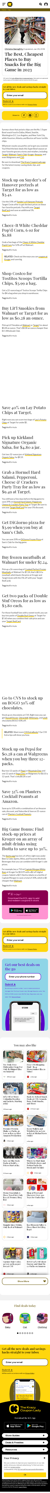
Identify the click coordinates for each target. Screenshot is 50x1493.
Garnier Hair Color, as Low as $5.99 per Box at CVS (12, 1264)
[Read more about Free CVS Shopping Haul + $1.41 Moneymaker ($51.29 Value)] (37, 1056)
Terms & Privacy (16, 997)
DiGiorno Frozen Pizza (31, 539)
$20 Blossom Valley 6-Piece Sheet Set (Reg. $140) (37, 1227)
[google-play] (35, 1426)
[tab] (17, 1333)
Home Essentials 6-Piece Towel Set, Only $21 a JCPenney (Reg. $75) (13, 1196)
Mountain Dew (35, 771)
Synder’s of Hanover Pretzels (30, 201)
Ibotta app (10, 856)
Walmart (13, 154)
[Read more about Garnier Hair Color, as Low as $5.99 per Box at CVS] (13, 1253)
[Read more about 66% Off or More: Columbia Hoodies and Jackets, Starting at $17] (13, 1088)
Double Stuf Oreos (25, 615)
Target (5, 154)
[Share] (36, 115)
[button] (44, 1435)
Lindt (45, 718)
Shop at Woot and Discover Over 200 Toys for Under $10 (36, 1195)
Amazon (38, 154)
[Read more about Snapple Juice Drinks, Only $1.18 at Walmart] (13, 1217)
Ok (25, 1475)
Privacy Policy (32, 104)
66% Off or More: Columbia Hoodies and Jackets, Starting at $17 (12, 1100)
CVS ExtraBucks (31, 732)
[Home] (9, 4)
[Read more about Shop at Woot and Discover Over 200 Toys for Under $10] (37, 1185)
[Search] (40, 4)
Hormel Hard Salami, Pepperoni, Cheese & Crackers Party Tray (22, 503)
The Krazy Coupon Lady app (33, 162)
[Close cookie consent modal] (44, 1458)
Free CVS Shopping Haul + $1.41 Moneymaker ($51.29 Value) (36, 1068)
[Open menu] (4, 4)
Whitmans (33, 718)
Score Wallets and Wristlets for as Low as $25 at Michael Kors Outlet (37, 1132)
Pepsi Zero (20, 773)
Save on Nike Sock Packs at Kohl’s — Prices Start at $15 (11, 1163)
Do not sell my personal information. (31, 1469)
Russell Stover (11, 718)
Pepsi (23, 771)
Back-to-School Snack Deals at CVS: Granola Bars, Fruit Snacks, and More (37, 1100)
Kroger (31, 154)
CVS (22, 157)
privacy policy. (15, 1467)
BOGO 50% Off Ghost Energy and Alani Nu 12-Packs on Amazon (36, 1264)
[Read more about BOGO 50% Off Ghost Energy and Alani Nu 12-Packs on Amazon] (37, 1253)
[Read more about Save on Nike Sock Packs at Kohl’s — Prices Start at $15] (13, 1152)
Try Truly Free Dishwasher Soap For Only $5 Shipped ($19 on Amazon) (13, 1068)
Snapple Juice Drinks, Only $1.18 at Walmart (12, 1226)
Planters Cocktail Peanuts (19, 814)
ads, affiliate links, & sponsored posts (22, 78)
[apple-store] (14, 1426)
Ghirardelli (23, 718)
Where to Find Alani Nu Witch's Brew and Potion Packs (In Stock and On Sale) (36, 1164)
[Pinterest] (30, 115)
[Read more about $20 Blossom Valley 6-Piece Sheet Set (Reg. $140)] (37, 1217)
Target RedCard (17, 507)
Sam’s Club (22, 154)
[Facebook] (24, 115)
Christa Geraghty (14, 49)
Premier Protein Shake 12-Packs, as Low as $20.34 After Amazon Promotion (12, 1132)
